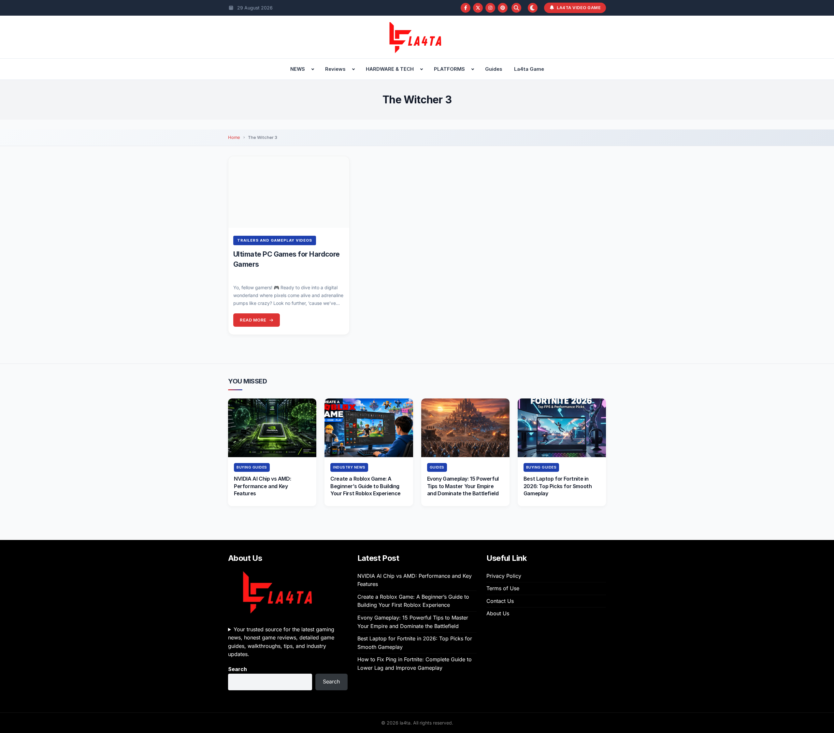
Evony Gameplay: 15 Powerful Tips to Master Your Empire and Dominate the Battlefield (463, 486)
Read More (253, 319)
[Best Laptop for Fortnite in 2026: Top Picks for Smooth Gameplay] (562, 427)
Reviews (335, 69)
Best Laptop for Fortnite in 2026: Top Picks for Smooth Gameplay (558, 486)
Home (234, 137)
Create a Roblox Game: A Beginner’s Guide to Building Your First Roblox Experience (365, 486)
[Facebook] (465, 8)
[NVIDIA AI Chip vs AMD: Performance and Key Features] (272, 427)
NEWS (297, 69)
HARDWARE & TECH (390, 69)
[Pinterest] (503, 8)
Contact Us (500, 601)
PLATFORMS (449, 69)
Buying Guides (252, 467)
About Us (497, 613)
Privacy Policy (503, 576)
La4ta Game (529, 69)
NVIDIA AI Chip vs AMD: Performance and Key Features (262, 486)
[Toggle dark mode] (533, 8)
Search (237, 669)
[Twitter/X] (478, 8)
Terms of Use (502, 588)
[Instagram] (490, 8)
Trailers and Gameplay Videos (274, 240)
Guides (493, 69)
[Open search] (516, 8)
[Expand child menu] (312, 69)
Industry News (349, 467)
